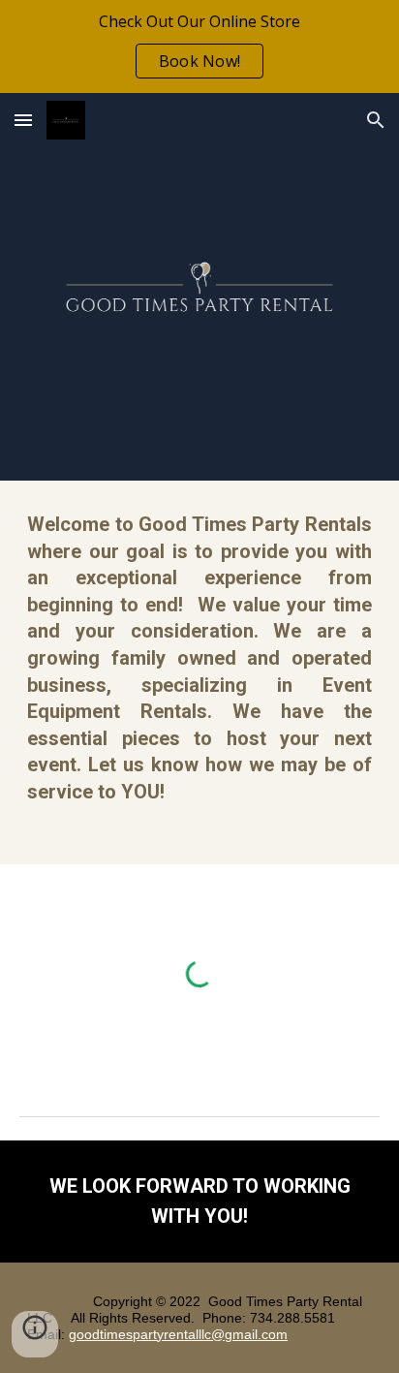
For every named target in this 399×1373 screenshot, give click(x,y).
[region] (199, 46)
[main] (199, 672)
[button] (23, 119)
